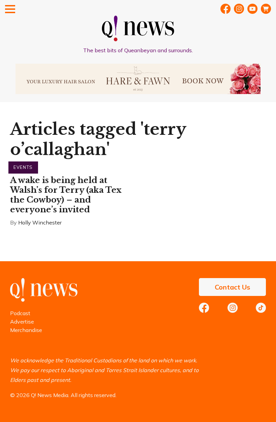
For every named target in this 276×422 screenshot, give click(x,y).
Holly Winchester (40, 222)
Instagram (233, 308)
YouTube (252, 9)
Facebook (225, 9)
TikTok (261, 308)
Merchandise (26, 330)
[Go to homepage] (43, 299)
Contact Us (232, 287)
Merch (266, 9)
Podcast (20, 313)
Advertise (22, 321)
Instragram (239, 9)
